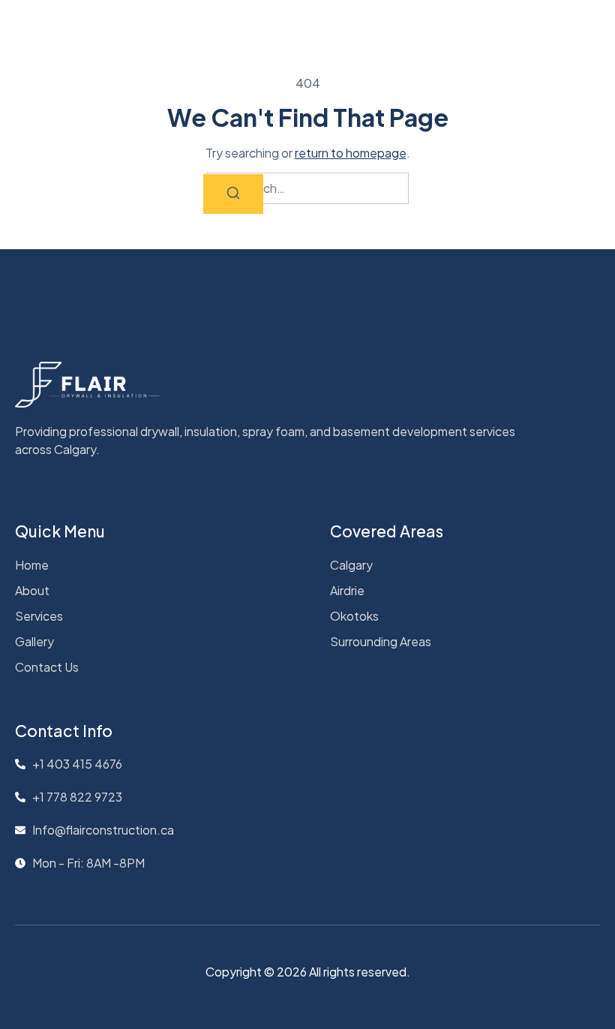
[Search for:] (307, 188)
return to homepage (350, 153)
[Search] (233, 194)
